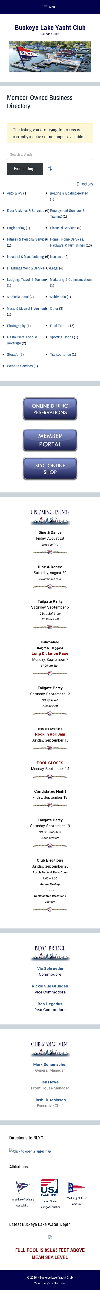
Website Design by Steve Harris (50, 1283)
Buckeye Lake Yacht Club (50, 27)
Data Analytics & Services (25, 210)
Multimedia (58, 296)
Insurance (56, 256)
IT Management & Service (26, 268)
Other (54, 308)
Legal (54, 268)
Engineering (16, 227)
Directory (85, 184)
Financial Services (63, 227)
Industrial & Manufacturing (25, 256)
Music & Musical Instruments (27, 308)
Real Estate (58, 325)
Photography (16, 325)
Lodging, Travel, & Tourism (26, 279)
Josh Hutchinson (50, 1100)
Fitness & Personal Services (27, 239)
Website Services (20, 365)
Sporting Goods (61, 337)
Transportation (60, 354)
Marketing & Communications (71, 279)
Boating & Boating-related (69, 193)
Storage (13, 354)
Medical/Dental (18, 296)
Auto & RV (14, 193)
